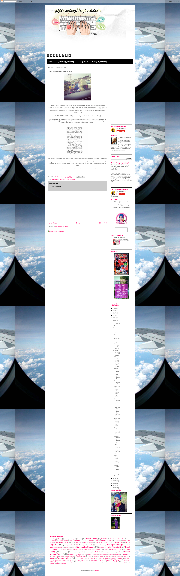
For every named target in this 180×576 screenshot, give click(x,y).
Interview (97, 544)
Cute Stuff (54, 540)
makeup (72, 551)
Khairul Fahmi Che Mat (114, 547)
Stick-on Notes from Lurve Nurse (59, 560)
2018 (114, 310)
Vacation (110, 562)
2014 (114, 320)
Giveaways (98, 542)
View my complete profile (118, 150)
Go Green (108, 542)
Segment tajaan (64, 558)
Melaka (82, 551)
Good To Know (117, 542)
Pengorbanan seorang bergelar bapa (117, 430)
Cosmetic (128, 538)
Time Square (62, 562)
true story (72, 179)
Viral (128, 562)
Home (51, 62)
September (117, 338)
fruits (72, 542)
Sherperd (112, 558)
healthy (66, 544)
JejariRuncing (120, 176)
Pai (86, 554)
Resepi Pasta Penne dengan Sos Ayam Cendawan (117, 373)
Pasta (89, 554)
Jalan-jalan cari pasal (116, 545)
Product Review (126, 554)
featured (124, 540)
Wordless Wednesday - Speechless (117, 439)
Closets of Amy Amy (91, 539)
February (117, 355)
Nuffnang (120, 551)
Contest (103, 539)
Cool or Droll (121, 538)
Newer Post (52, 223)
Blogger (97, 570)
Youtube (63, 563)
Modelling (106, 551)
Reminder (96, 556)
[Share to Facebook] (82, 177)
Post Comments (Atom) (61, 226)
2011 (114, 483)
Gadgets (90, 542)
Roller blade (108, 556)
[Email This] (77, 177)
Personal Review (103, 554)
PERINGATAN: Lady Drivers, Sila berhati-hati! (117, 411)
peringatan (95, 554)
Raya (90, 556)
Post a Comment (56, 186)
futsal (84, 542)
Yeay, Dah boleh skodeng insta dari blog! (117, 422)
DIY (84, 540)
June (116, 348)
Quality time (55, 556)
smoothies (126, 558)
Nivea (110, 551)
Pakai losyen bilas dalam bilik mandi (116, 459)
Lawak (98, 549)
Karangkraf (67, 547)
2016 (114, 315)
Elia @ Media (83, 62)
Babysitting (53, 539)
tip (67, 562)
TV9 (96, 562)
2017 (114, 313)
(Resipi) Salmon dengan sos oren (117, 402)
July (116, 346)
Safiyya (114, 556)
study (71, 560)
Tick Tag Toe (53, 562)
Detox (71, 540)
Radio (61, 556)
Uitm (104, 562)
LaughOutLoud (88, 549)
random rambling (69, 556)
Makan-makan (64, 552)
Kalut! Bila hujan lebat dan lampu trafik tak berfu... (117, 391)
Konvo (64, 549)
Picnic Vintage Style (117, 382)
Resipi (101, 556)
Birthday (72, 539)
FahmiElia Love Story (107, 540)
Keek (73, 547)
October (117, 333)
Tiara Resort (126, 560)
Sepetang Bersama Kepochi (85, 558)
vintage (123, 562)
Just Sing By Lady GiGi (56, 547)
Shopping (119, 558)
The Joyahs (94, 560)
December (117, 323)
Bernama (66, 538)
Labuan (75, 549)
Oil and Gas (71, 554)
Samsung (126, 556)
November (117, 329)
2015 (114, 318)
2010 (114, 485)
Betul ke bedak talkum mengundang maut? (117, 362)
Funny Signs (78, 542)
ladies (80, 549)
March (116, 353)
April (116, 350)
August (116, 342)
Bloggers (79, 539)
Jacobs (103, 544)
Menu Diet (88, 551)
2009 (114, 488)
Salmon (120, 556)
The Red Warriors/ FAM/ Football (109, 560)
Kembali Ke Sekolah (85, 547)
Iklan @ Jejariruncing (99, 62)
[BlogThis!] (79, 177)
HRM (77, 544)
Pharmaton (111, 554)
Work (57, 563)
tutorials (91, 562)
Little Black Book (116, 549)
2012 (114, 481)
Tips (71, 562)
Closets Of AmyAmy (119, 237)
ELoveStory (90, 540)
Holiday (72, 544)
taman (75, 560)
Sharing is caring (64, 179)
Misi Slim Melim (96, 552)
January (117, 474)
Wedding (52, 563)
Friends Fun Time (62, 542)
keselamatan (102, 547)
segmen (52, 558)
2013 (114, 478)
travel (78, 562)
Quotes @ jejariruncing (66, 62)
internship (90, 544)
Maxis (77, 551)
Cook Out (112, 539)
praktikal (117, 554)
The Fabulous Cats (83, 560)
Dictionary (77, 540)
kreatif (69, 549)
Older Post (103, 223)
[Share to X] (80, 177)
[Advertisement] (77, 206)
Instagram (83, 544)
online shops (79, 554)
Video (116, 562)
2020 (114, 308)
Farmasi (118, 540)
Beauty (60, 539)
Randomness (55, 179)
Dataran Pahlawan (64, 540)
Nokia (115, 551)
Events (97, 540)
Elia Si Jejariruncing (125, 137)
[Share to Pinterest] (84, 177)
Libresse (106, 549)
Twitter (100, 562)
